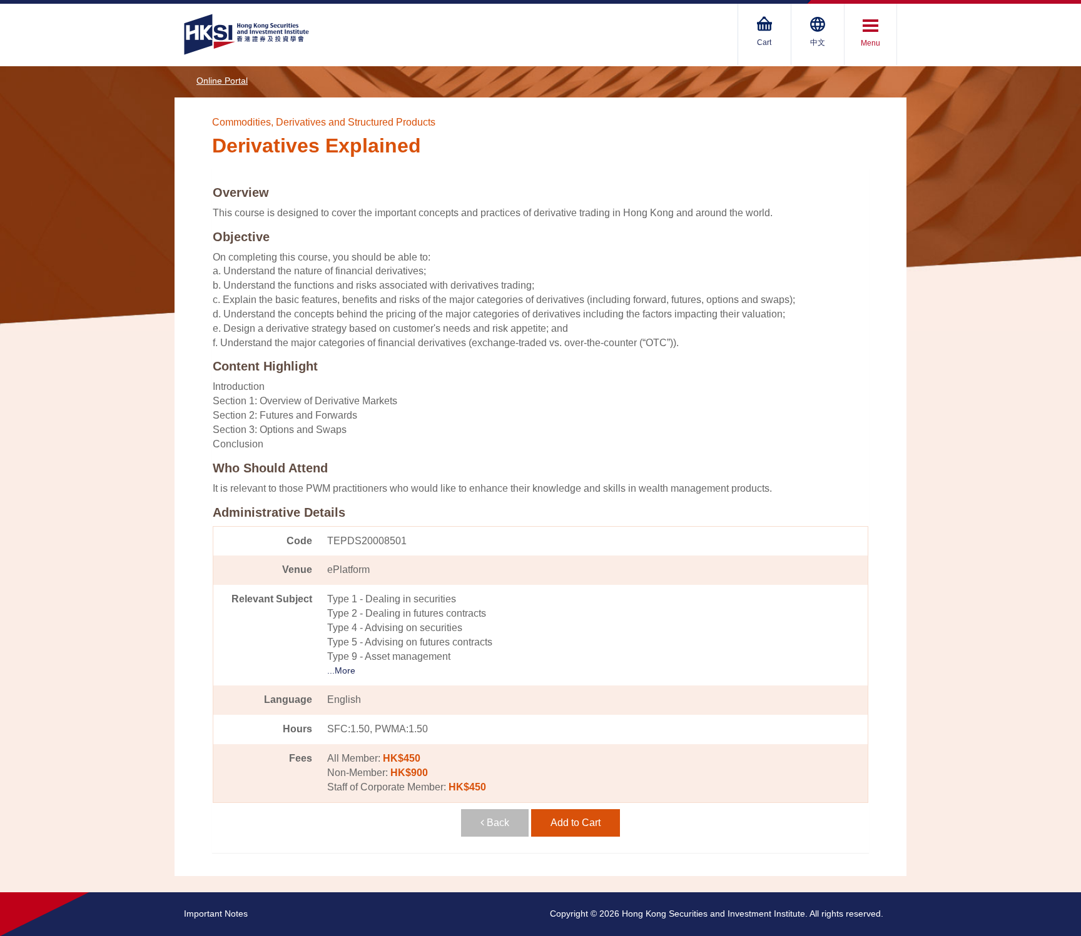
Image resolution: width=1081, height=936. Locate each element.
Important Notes (216, 914)
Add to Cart (576, 822)
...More (341, 670)
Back (496, 822)
